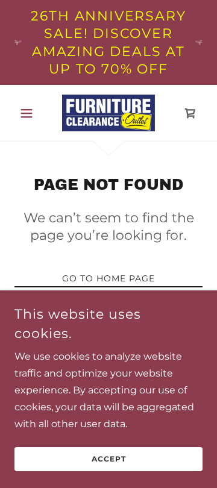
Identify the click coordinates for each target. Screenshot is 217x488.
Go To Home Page (108, 278)
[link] (108, 113)
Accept (109, 459)
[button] (28, 113)
